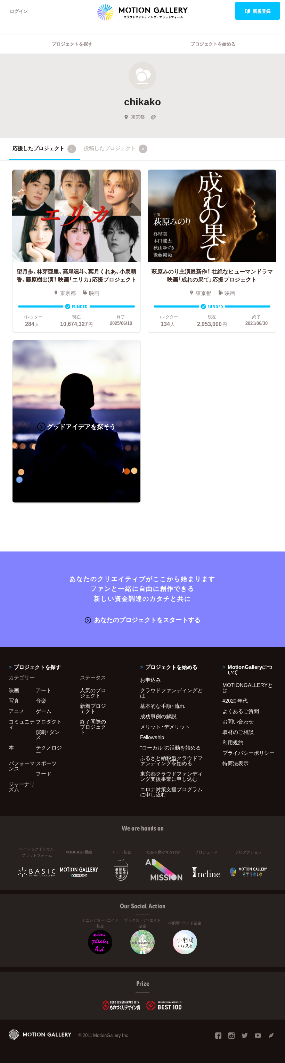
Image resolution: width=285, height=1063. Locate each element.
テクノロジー (49, 750)
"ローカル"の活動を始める (170, 747)
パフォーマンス (22, 765)
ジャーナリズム (22, 786)
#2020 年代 (235, 700)
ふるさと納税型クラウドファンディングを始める (171, 760)
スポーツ (46, 763)
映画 (14, 690)
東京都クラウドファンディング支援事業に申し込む (171, 776)
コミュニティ (22, 724)
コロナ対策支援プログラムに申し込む (171, 791)
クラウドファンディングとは (171, 692)
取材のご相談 (238, 732)
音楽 (41, 700)
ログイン (19, 11)
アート (43, 690)
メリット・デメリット (165, 726)
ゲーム (43, 711)
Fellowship (152, 737)
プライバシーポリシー (248, 753)
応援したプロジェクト (43, 148)
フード (43, 773)
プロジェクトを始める (213, 43)
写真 (14, 700)
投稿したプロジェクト (114, 148)
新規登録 (262, 11)
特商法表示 (235, 763)
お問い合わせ (238, 721)
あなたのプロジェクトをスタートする (147, 619)
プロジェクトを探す (72, 43)
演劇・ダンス (48, 734)
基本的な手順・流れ (162, 706)
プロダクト (49, 721)
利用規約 (232, 742)
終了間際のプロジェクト (93, 727)
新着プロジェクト (93, 708)
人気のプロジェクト (93, 692)
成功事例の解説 (158, 716)
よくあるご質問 (240, 711)
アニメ (16, 711)
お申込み (150, 680)
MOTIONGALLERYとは (247, 687)
